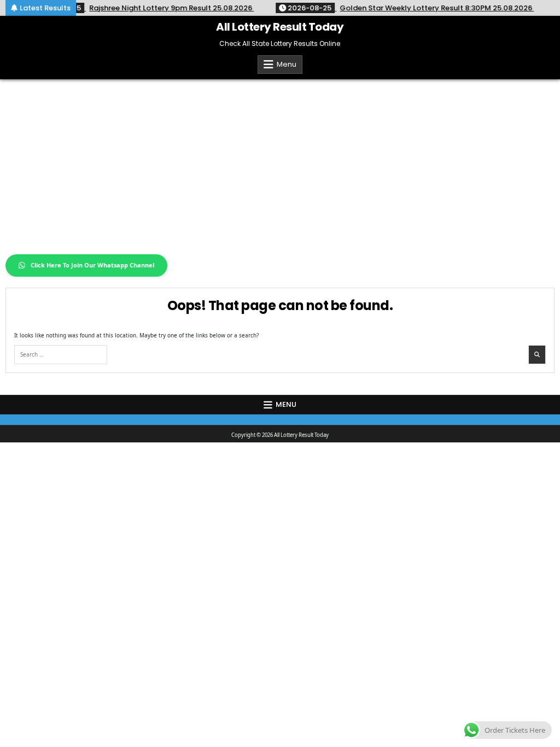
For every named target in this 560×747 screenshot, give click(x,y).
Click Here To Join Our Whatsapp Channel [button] (92, 265)
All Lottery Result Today (279, 26)
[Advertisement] (280, 161)
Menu (286, 64)
